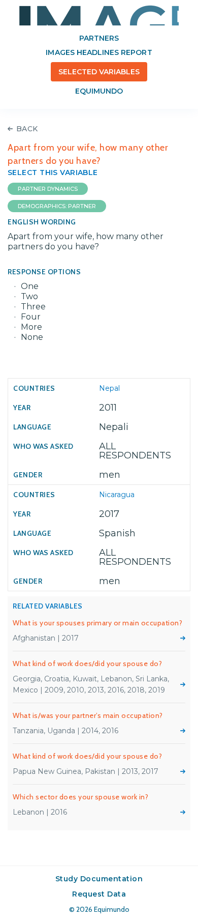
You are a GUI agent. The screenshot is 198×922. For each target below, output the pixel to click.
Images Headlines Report (99, 52)
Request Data (99, 894)
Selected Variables (99, 71)
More (182, 638)
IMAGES (99, 15)
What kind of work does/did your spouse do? (87, 663)
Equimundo (99, 91)
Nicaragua (117, 494)
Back (27, 128)
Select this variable (53, 172)
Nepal (109, 388)
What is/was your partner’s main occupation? (88, 715)
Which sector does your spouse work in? (80, 796)
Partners (99, 38)
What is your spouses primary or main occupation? (97, 622)
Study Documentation (99, 878)
